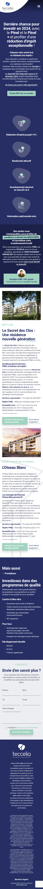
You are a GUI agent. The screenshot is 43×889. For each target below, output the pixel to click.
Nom (24, 690)
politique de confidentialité (27, 728)
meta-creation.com (21, 885)
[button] (27, 6)
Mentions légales (21, 879)
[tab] (21, 573)
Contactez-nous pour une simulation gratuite (14, 420)
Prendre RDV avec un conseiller (21, 93)
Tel (3, 700)
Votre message (8, 708)
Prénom (5, 690)
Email (25, 700)
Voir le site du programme (34, 420)
